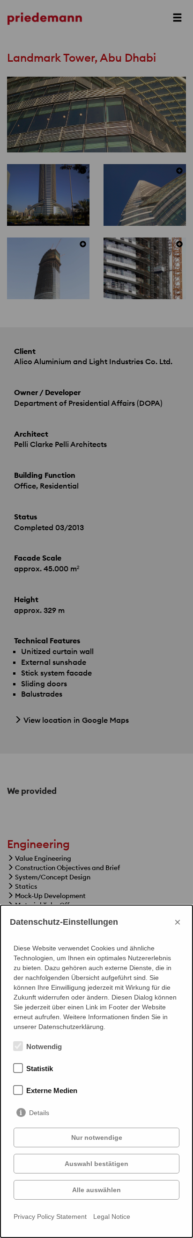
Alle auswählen (96, 1190)
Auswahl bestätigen (96, 1163)
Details (39, 1112)
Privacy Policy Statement (50, 1216)
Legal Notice (111, 1216)
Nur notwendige (96, 1137)
